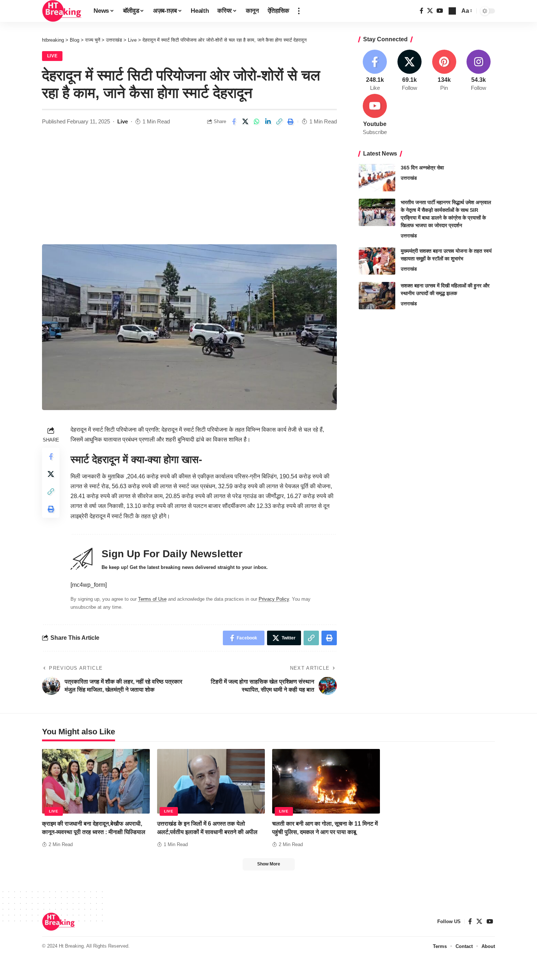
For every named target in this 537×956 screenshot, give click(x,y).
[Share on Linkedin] (268, 121)
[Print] (290, 121)
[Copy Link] (279, 121)
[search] (452, 11)
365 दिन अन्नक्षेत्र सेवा (422, 168)
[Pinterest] (444, 71)
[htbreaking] (62, 11)
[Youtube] (375, 115)
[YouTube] (440, 11)
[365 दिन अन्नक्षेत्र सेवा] (377, 177)
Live (52, 56)
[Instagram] (478, 71)
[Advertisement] (189, 189)
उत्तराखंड (409, 178)
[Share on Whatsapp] (256, 121)
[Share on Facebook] (234, 121)
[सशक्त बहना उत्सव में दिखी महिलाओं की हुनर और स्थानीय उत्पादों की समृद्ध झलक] (377, 295)
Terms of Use (152, 599)
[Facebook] (421, 11)
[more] (299, 11)
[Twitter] (430, 11)
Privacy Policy (274, 599)
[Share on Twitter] (245, 121)
